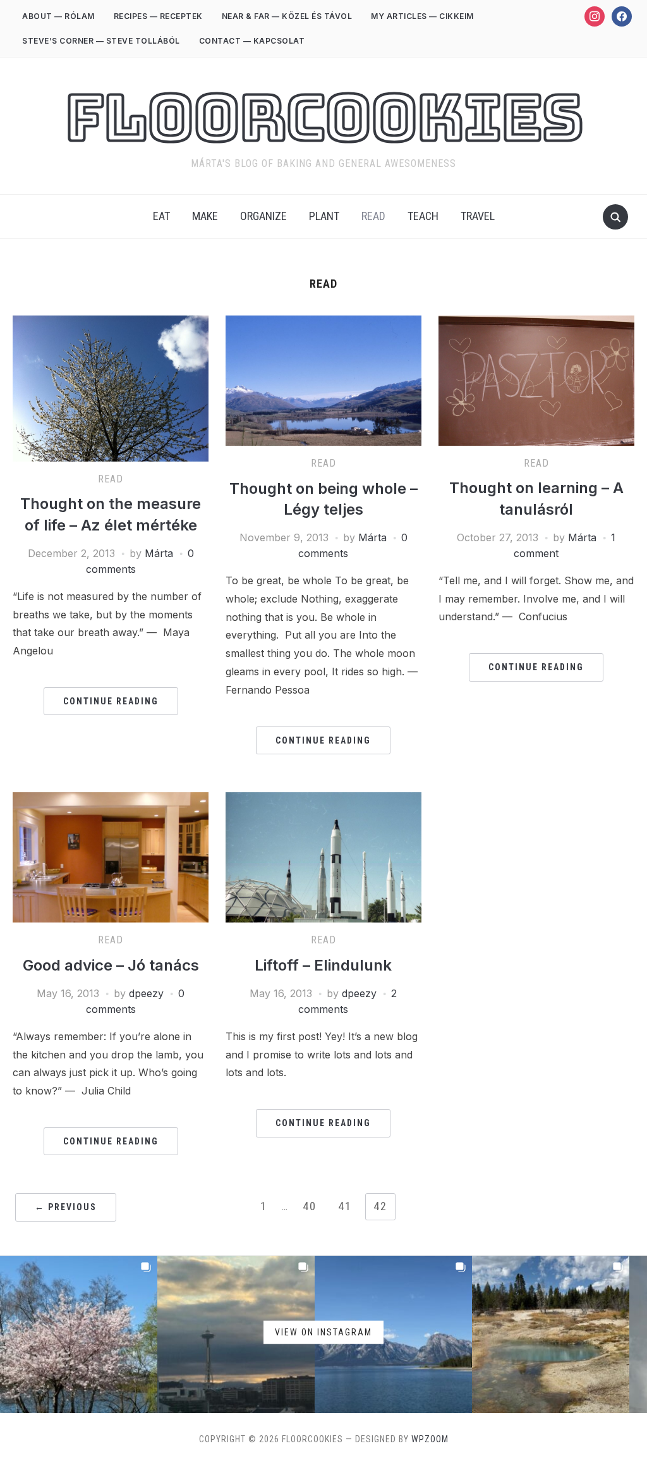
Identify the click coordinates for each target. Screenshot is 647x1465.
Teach (423, 216)
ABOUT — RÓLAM (58, 16)
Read (373, 216)
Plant (324, 216)
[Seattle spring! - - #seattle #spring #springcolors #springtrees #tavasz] (78, 1334)
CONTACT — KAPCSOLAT (252, 41)
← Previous (66, 1207)
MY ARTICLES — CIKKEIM (422, 16)
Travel (478, 216)
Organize (263, 216)
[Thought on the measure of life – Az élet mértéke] (111, 323)
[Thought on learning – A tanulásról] (536, 323)
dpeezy (146, 993)
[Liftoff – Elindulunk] (323, 800)
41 (345, 1206)
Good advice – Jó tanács (111, 965)
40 (310, 1206)
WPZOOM (430, 1439)
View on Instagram (323, 1332)
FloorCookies (324, 117)
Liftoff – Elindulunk (323, 965)
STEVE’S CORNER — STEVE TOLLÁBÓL (101, 41)
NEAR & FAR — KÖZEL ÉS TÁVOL (287, 16)
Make (205, 216)
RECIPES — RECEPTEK (158, 16)
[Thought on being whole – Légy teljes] (323, 323)
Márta (159, 553)
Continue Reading (111, 701)
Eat (161, 216)
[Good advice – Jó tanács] (111, 800)
